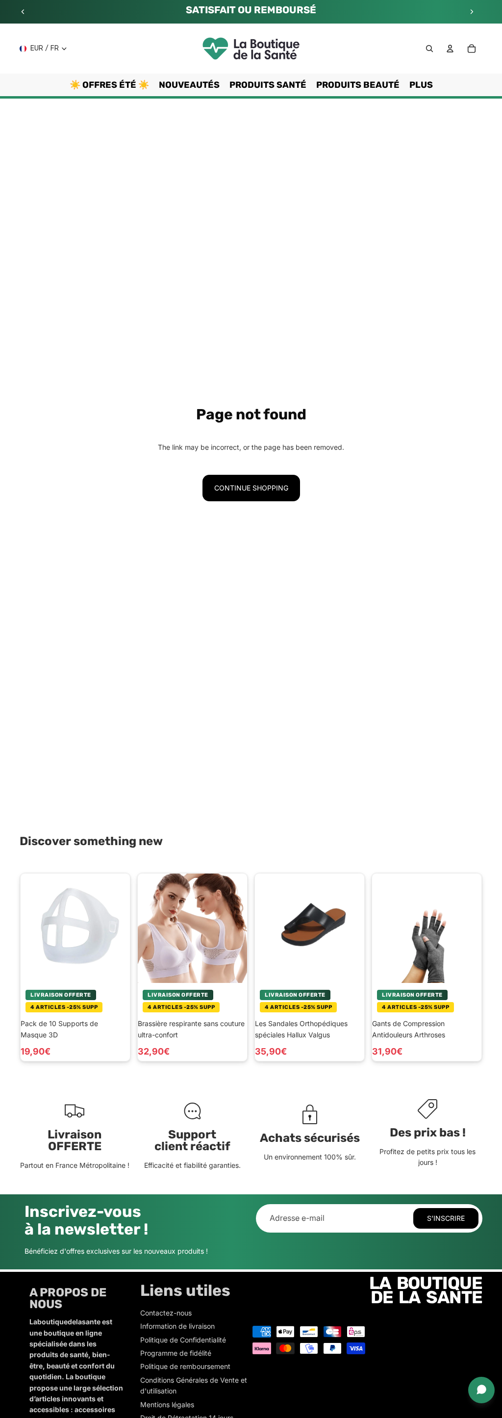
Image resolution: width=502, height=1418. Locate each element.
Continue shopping (251, 488)
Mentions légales (167, 1404)
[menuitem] (421, 85)
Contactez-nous (166, 1313)
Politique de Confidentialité (183, 1340)
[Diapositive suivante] (471, 12)
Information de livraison (177, 1326)
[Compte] (450, 48)
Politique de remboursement (185, 1366)
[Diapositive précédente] (23, 12)
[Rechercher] (429, 48)
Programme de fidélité (175, 1353)
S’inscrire (446, 1218)
